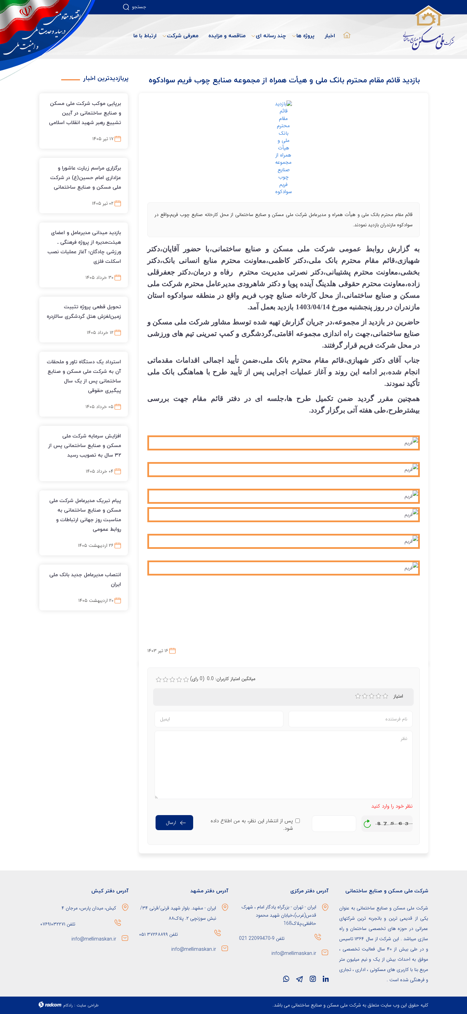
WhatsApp (286, 980)
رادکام (68, 1005)
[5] (385, 696)
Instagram (313, 980)
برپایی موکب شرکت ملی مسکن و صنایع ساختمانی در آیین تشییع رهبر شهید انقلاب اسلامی (85, 113)
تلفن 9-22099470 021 (261, 938)
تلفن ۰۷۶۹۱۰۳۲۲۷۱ (57, 924)
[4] (378, 696)
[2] (365, 696)
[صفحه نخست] (345, 30)
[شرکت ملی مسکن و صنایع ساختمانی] (48, 40)
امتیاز (399, 696)
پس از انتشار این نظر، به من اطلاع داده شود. (252, 825)
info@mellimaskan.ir (293, 953)
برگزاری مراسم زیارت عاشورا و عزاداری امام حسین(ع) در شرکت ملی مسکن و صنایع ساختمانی (85, 177)
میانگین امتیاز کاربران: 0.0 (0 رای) (222, 678)
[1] (358, 696)
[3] (372, 696)
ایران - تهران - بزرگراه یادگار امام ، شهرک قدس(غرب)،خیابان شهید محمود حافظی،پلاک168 (278, 915)
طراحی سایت (87, 1005)
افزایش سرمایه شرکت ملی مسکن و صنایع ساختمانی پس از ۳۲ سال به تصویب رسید (84, 445)
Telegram (299, 980)
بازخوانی (367, 822)
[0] (159, 680)
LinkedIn (326, 980)
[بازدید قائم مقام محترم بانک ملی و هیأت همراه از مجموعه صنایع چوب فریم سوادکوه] (283, 147)
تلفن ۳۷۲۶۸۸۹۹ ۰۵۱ (158, 934)
